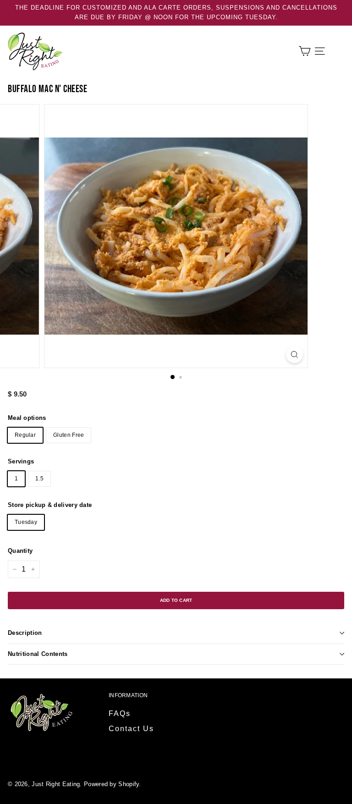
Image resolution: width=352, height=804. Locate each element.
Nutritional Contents (38, 653)
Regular (25, 435)
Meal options (27, 417)
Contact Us (131, 728)
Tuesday (26, 522)
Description (25, 632)
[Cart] (304, 51)
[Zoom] (294, 354)
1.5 (39, 478)
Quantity (20, 550)
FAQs (120, 713)
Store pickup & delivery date (50, 504)
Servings (21, 461)
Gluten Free (68, 435)
